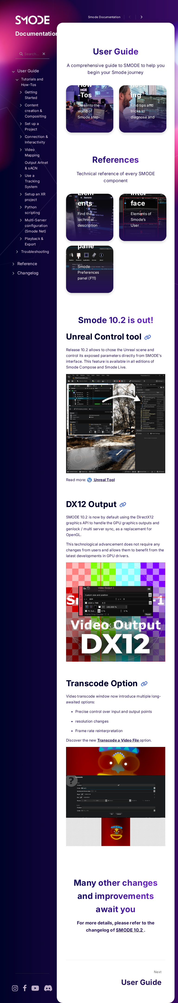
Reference (27, 263)
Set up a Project (32, 126)
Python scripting (32, 210)
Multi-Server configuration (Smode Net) (36, 225)
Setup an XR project (35, 197)
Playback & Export (34, 241)
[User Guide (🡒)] (141, 17)
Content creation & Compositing (35, 110)
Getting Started (31, 95)
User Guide (28, 70)
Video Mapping (32, 152)
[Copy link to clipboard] (147, 337)
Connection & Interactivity (36, 139)
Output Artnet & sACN (36, 165)
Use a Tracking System (32, 181)
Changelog (27, 272)
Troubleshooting (35, 251)
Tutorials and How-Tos (32, 82)
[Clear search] (43, 54)
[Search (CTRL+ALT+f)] (21, 54)
